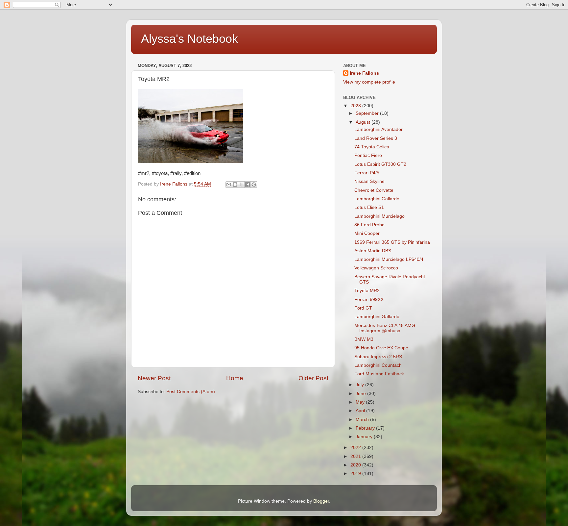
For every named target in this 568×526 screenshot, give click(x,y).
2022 (356, 447)
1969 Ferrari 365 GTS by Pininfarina (392, 242)
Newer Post (154, 378)
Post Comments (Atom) (190, 391)
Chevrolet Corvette (373, 190)
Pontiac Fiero (368, 155)
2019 (356, 473)
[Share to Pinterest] (253, 184)
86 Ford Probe (369, 224)
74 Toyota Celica (371, 146)
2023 (356, 105)
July (360, 384)
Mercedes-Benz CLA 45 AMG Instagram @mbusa (384, 328)
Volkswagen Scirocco (376, 267)
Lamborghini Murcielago (379, 216)
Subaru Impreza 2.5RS (378, 356)
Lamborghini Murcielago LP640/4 (388, 259)
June (361, 393)
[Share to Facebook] (247, 184)
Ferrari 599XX (369, 299)
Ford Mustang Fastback (379, 373)
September (368, 113)
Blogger (321, 501)
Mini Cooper (367, 233)
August (363, 122)
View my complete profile (369, 82)
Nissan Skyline (369, 181)
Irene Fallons (364, 73)
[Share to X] (241, 184)
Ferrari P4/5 (366, 172)
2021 (356, 456)
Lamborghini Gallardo (376, 198)
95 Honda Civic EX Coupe (381, 347)
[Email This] (228, 184)
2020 (356, 465)
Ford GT (363, 308)
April (361, 410)
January (365, 436)
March (363, 419)
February (366, 428)
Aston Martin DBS (372, 250)
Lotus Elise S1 (369, 207)
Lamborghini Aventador (378, 129)
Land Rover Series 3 (375, 138)
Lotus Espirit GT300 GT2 (380, 164)
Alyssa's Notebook (189, 38)
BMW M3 (363, 339)
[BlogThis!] (235, 184)
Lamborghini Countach (378, 365)
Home (234, 378)
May (361, 402)
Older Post (313, 378)
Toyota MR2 (367, 290)
